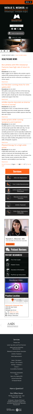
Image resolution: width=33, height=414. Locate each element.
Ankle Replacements (16, 356)
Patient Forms (15, 265)
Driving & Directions (12, 315)
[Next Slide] (7, 51)
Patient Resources (13, 254)
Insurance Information (17, 270)
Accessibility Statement (16, 369)
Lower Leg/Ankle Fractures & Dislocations (20, 190)
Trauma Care (16, 342)
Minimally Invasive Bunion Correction (20, 197)
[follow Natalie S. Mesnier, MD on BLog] (20, 29)
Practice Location (12, 295)
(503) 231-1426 (16, 37)
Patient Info (10, 55)
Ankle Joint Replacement (20, 178)
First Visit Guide (16, 260)
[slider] (4, 51)
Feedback (19, 364)
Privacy (12, 362)
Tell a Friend (18, 362)
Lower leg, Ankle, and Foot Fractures (16, 345)
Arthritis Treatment (20, 205)
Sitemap (13, 364)
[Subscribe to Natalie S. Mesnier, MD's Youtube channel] (15, 29)
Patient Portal (16, 26)
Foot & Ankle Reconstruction (20, 184)
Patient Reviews (19, 249)
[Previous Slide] (1, 51)
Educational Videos (16, 280)
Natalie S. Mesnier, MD (15, 239)
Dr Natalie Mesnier (16, 380)
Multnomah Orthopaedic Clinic (16, 373)
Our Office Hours (16, 393)
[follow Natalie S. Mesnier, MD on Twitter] (17, 29)
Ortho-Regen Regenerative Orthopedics (20, 212)
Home (4, 55)
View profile (10, 244)
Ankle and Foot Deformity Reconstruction (16, 348)
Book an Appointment (17, 33)
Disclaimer (18, 360)
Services (17, 171)
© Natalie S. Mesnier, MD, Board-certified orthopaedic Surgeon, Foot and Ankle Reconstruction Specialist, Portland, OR (16, 402)
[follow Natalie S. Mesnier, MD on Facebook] (12, 29)
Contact (16, 367)
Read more (5, 82)
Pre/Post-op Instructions (18, 275)
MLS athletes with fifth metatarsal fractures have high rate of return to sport (16, 67)
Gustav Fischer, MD (16, 378)
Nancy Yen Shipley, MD (16, 376)
